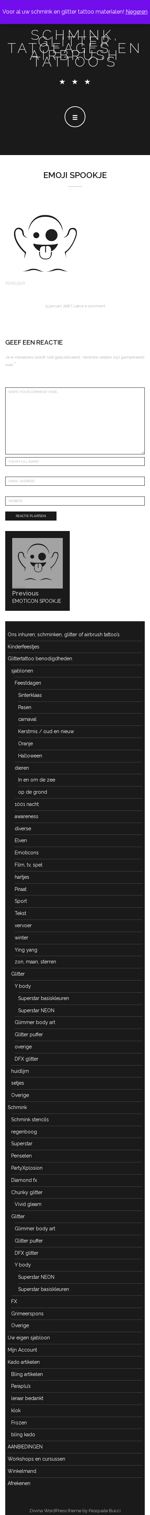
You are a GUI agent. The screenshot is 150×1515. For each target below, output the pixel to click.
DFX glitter (26, 1059)
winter (21, 937)
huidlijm (20, 1071)
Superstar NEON (36, 1010)
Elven (21, 840)
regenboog (24, 1132)
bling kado (23, 1434)
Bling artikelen (27, 1374)
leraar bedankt (27, 1398)
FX (14, 1301)
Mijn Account (22, 1350)
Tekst (20, 913)
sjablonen (22, 671)
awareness (26, 816)
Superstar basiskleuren (43, 998)
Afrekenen (19, 1483)
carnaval (27, 719)
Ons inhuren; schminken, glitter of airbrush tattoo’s (64, 634)
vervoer (23, 925)
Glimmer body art (35, 1022)
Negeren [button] (137, 11)
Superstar (21, 1143)
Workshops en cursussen (36, 1459)
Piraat (21, 889)
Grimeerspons (27, 1313)
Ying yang (26, 950)
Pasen (24, 707)
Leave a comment (89, 306)
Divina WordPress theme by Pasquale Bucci (75, 1510)
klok (16, 1410)
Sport (21, 901)
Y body (23, 986)
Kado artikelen (24, 1362)
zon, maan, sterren (35, 961)
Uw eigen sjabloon (29, 1337)
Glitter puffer (29, 1034)
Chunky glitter (27, 1192)
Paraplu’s (21, 1386)
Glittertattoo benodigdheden (40, 658)
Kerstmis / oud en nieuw (46, 731)
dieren (22, 768)
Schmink (17, 1107)
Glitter (18, 974)
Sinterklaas (30, 695)
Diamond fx (24, 1180)
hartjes (22, 877)
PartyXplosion (27, 1168)
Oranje (25, 743)
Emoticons (27, 852)
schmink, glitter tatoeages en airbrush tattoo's (75, 48)
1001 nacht (27, 804)
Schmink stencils (30, 1119)
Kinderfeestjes (23, 646)
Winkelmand (22, 1471)
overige (23, 1046)
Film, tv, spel (29, 865)
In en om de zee (36, 780)
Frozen (19, 1422)
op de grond (32, 792)
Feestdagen (28, 683)
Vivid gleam (28, 1204)
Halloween (30, 756)
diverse (23, 828)
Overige (20, 1095)
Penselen (21, 1156)
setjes (17, 1083)
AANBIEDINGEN (25, 1446)
